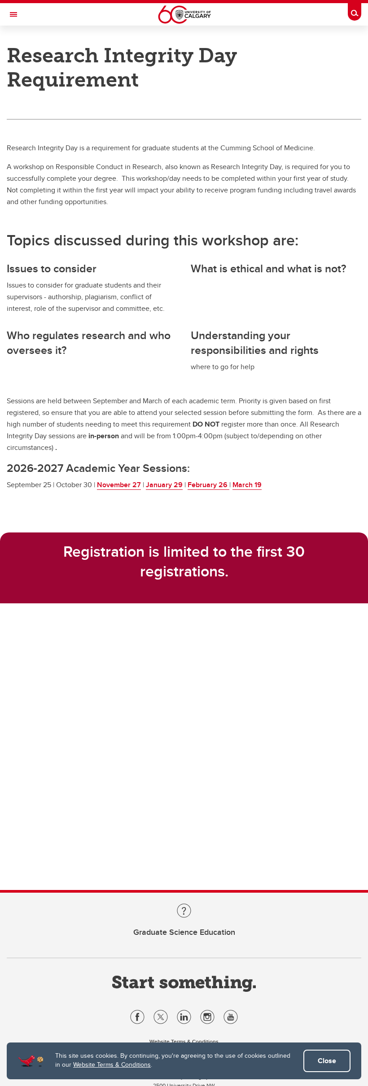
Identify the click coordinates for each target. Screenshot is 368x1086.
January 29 (164, 485)
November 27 (119, 485)
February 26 (208, 485)
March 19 (247, 485)
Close (327, 1060)
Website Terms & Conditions (112, 1064)
